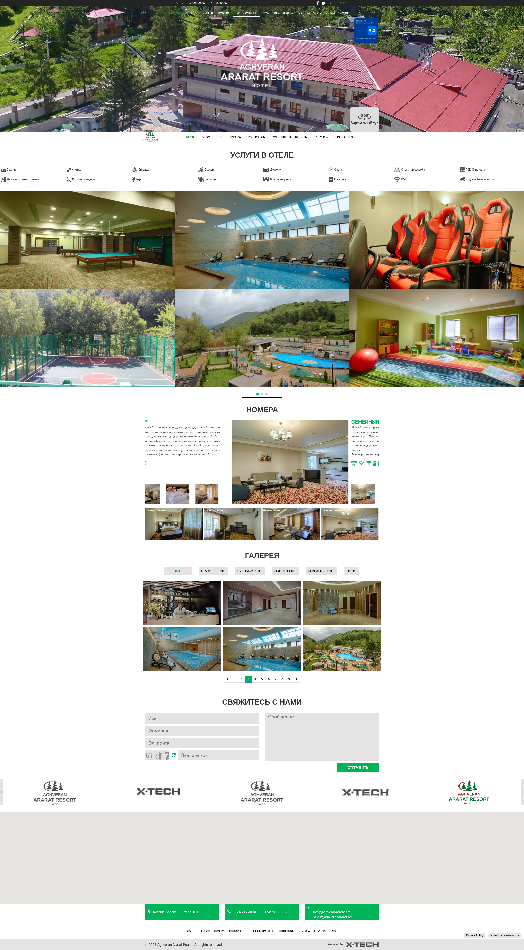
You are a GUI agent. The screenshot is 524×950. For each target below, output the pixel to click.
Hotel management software (162, 112)
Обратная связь (338, 13)
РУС (339, 3)
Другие (351, 571)
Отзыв (208, 13)
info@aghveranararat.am (331, 912)
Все (178, 571)
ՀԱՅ (332, 3)
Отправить (358, 767)
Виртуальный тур (364, 123)
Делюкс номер (285, 571)
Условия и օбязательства (504, 935)
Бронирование (246, 13)
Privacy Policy (474, 935)
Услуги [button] (320, 137)
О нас (194, 13)
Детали (87, 247)
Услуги (313, 13)
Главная (178, 13)
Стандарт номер (213, 571)
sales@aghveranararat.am (333, 917)
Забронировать (283, 474)
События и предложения (283, 13)
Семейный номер (321, 571)
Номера (224, 13)
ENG (345, 3)
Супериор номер (250, 571)
